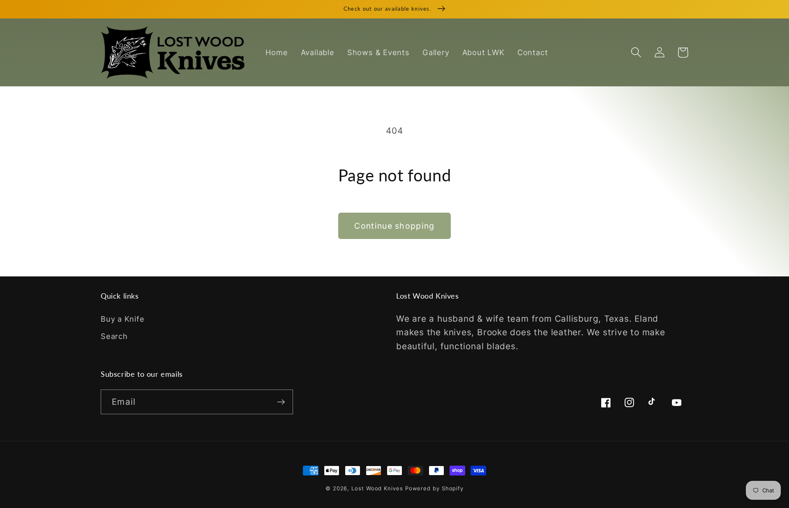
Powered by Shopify (434, 488)
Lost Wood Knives (377, 488)
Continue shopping (394, 226)
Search (114, 336)
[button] (636, 52)
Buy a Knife (123, 318)
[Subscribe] (281, 402)
